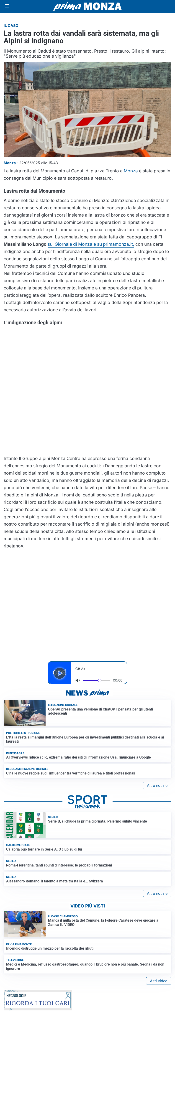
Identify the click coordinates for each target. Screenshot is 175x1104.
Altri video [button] (158, 981)
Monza (131, 171)
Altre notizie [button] (157, 785)
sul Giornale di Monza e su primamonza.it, (91, 244)
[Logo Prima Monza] (87, 6)
